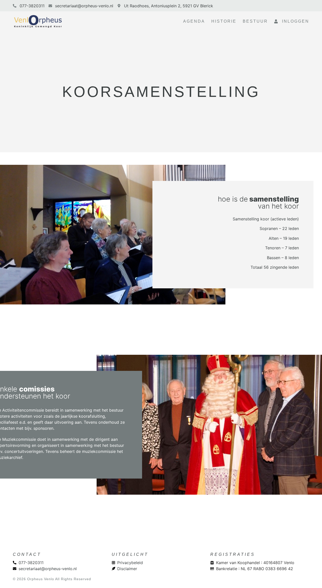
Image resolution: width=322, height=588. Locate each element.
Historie (223, 21)
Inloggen (293, 21)
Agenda (194, 21)
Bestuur (255, 21)
